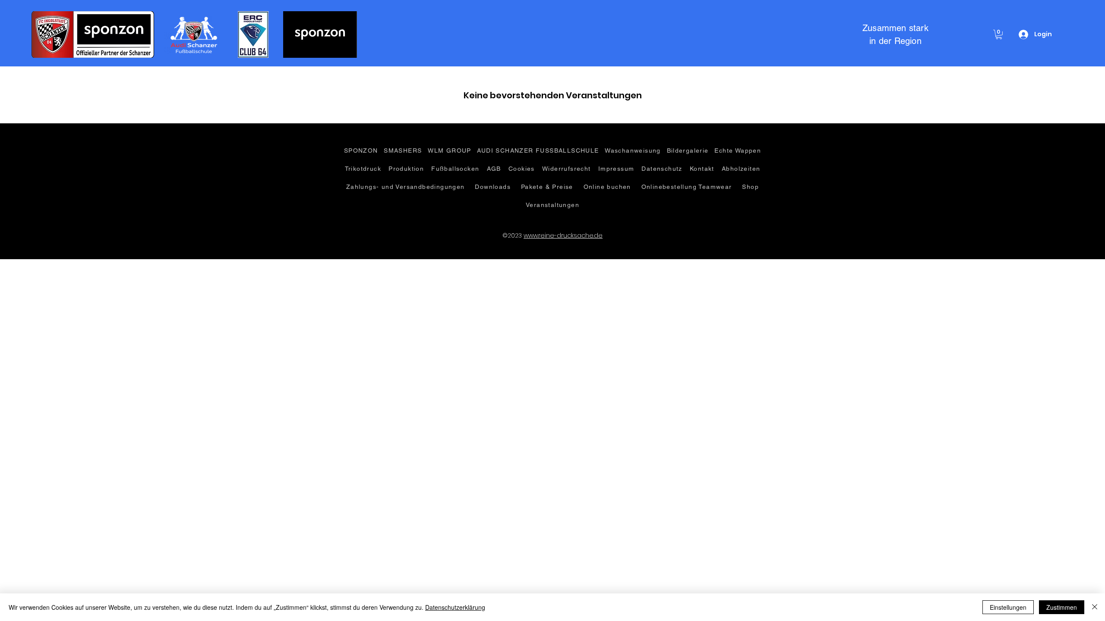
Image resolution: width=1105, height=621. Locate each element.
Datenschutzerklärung (455, 607)
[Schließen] (1094, 607)
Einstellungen (1008, 607)
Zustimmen (1061, 607)
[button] (998, 34)
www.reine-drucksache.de (563, 235)
